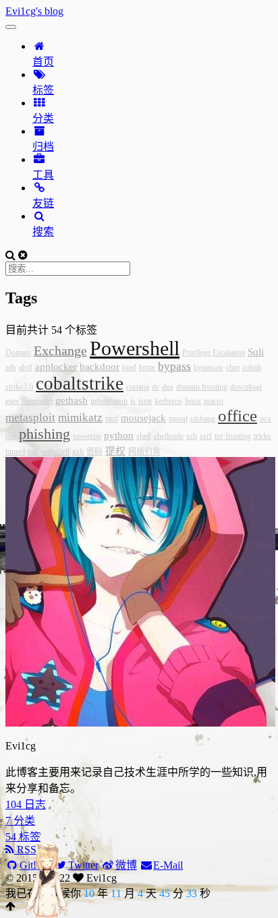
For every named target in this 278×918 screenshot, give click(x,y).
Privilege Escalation (213, 352)
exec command (29, 401)
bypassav (208, 367)
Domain (18, 352)
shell (143, 436)
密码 (94, 451)
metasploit (30, 417)
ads (10, 367)
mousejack (143, 417)
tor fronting (233, 436)
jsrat (145, 401)
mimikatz (80, 417)
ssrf (206, 436)
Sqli (256, 351)
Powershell (134, 348)
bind (129, 367)
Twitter (83, 865)
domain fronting (201, 387)
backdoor (99, 366)
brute (147, 367)
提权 (115, 451)
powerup (87, 436)
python (119, 435)
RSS (25, 849)
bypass (174, 366)
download (246, 387)
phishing (44, 433)
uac (33, 451)
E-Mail (168, 865)
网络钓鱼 (144, 451)
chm (233, 367)
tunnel (15, 451)
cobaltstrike (79, 383)
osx (265, 418)
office (237, 415)
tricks (262, 436)
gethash (71, 400)
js (133, 401)
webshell (55, 451)
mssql (178, 418)
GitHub (36, 865)
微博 (126, 865)
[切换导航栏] (10, 27)
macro (213, 401)
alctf (25, 367)
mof (111, 418)
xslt (78, 451)
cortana (137, 387)
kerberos (168, 401)
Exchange (60, 350)
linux (193, 401)
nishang (202, 418)
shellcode (169, 436)
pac (10, 436)
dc (155, 387)
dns (167, 387)
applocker (56, 366)
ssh (191, 436)
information (109, 401)
